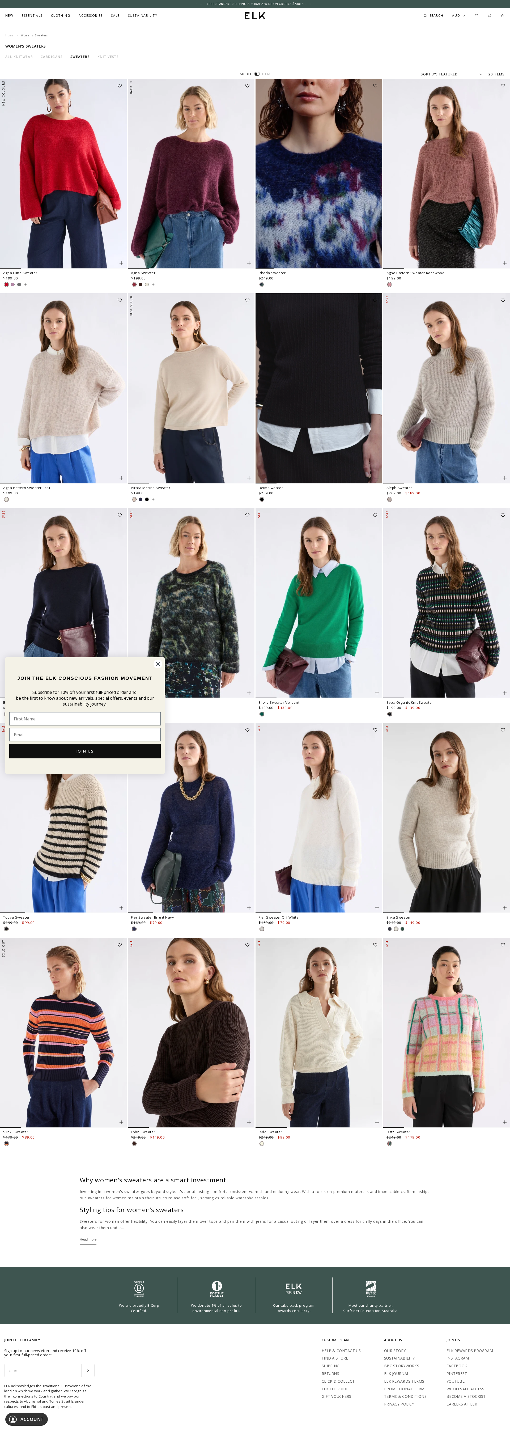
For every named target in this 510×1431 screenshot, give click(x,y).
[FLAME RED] (6, 284)
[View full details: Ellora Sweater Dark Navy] (63, 603)
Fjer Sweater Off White (279, 917)
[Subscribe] (87, 1370)
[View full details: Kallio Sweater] (191, 603)
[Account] (490, 16)
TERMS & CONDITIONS (405, 1396)
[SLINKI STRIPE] (6, 1143)
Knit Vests (108, 57)
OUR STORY (395, 1350)
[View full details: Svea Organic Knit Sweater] (446, 603)
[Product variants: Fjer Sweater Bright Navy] (249, 908)
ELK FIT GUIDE (335, 1388)
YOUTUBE (456, 1381)
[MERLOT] (134, 284)
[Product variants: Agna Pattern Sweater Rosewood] (505, 263)
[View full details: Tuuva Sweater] (63, 818)
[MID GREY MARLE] (19, 284)
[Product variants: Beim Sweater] (377, 478)
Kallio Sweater (143, 702)
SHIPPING (330, 1365)
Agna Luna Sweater (20, 273)
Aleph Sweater (399, 488)
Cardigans (52, 57)
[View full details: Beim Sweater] (319, 388)
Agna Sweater (143, 273)
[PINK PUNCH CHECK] (390, 1143)
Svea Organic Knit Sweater (409, 702)
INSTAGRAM (458, 1358)
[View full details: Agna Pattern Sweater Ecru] (63, 388)
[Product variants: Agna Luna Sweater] (121, 263)
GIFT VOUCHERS (336, 1396)
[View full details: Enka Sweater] (446, 818)
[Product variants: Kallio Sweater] (249, 693)
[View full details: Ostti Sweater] (446, 1033)
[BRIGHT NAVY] (134, 929)
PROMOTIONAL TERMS (405, 1388)
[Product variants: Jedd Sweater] (377, 1122)
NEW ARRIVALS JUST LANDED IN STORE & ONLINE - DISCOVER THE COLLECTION (255, 4)
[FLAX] (134, 499)
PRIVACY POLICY (399, 1404)
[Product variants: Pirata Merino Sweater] (249, 478)
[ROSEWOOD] (390, 284)
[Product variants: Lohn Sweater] (249, 1122)
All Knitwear (19, 57)
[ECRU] (147, 284)
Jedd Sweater (270, 1132)
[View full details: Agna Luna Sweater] (63, 174)
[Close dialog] (158, 664)
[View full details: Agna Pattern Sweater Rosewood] (446, 174)
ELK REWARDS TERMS (404, 1381)
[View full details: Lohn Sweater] (191, 1033)
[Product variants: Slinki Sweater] (121, 1122)
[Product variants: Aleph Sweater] (505, 478)
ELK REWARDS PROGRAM (470, 1350)
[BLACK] (147, 499)
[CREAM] (262, 1143)
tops (213, 1221)
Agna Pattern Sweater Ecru (26, 488)
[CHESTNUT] (140, 284)
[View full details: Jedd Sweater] (319, 1033)
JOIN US (85, 751)
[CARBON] (390, 929)
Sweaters (80, 57)
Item (266, 74)
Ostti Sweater (398, 1132)
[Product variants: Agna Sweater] (249, 263)
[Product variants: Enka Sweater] (505, 908)
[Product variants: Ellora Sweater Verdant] (377, 693)
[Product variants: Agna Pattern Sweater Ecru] (121, 478)
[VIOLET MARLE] (13, 284)
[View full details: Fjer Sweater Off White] (319, 818)
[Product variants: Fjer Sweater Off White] (377, 908)
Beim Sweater (271, 488)
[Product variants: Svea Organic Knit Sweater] (505, 693)
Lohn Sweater (143, 1132)
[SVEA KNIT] (390, 714)
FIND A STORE (335, 1358)
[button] (121, 84)
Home (9, 35)
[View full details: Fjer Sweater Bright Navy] (191, 818)
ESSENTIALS (32, 16)
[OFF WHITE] (262, 929)
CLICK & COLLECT (338, 1381)
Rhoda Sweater (272, 273)
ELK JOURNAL (396, 1373)
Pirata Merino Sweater (151, 488)
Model (246, 74)
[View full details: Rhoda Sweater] (319, 174)
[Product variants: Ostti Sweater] (505, 1122)
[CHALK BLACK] (6, 929)
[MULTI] (262, 284)
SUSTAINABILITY (399, 1358)
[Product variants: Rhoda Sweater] (377, 263)
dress (349, 1221)
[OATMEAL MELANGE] (390, 499)
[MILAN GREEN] (402, 929)
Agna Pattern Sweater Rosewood (415, 273)
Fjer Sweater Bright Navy (152, 917)
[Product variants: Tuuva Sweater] (121, 908)
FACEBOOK (457, 1365)
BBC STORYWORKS (401, 1365)
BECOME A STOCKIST (466, 1396)
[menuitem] (9, 16)
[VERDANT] (262, 714)
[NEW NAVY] (140, 499)
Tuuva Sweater (16, 917)
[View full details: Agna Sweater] (191, 174)
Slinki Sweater (15, 1132)
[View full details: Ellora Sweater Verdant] (319, 603)
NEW (9, 16)
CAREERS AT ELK (462, 1404)
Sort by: (429, 74)
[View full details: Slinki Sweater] (63, 1033)
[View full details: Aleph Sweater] (446, 388)
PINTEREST (457, 1373)
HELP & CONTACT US (341, 1350)
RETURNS (330, 1373)
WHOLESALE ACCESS (465, 1388)
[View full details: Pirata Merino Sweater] (191, 388)
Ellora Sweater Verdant (279, 702)
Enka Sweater (398, 917)
